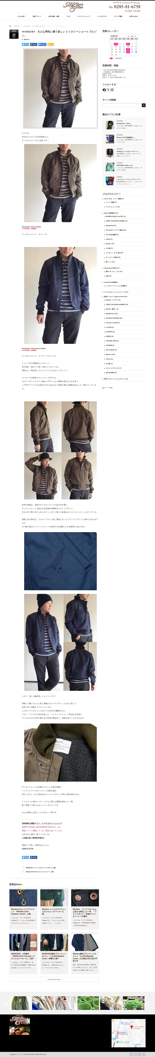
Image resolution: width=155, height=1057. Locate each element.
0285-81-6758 (106, 74)
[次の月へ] (136, 36)
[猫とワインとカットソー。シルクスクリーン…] (134, 1003)
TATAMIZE (109, 345)
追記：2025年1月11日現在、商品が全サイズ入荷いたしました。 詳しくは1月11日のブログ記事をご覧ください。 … (85, 967)
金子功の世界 (110, 372)
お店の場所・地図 (53, 16)
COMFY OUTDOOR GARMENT (115, 221)
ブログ (68, 16)
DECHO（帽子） (111, 309)
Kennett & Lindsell (112, 323)
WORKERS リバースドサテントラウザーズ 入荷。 (41, 868)
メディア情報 (118, 16)
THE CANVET (110, 350)
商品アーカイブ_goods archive (114, 296)
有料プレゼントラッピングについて (115, 379)
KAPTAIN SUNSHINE (112, 318)
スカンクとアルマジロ (112, 368)
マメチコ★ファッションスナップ (114, 292)
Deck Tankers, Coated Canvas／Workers (34, 348)
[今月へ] (132, 36)
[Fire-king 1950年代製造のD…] (66, 1003)
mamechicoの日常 (110, 268)
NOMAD (108, 336)
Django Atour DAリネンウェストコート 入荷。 (40, 872)
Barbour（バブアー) (112, 300)
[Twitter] (135, 1054)
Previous (6, 1004)
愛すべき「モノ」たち (112, 271)
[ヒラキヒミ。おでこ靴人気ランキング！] (43, 1003)
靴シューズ (109, 262)
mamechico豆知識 (110, 282)
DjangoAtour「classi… (124, 123)
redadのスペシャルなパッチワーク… (128, 151)
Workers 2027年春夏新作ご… (126, 137)
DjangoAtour (110, 225)
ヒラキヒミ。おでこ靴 (112, 253)
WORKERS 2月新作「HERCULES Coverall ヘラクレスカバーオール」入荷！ (23, 956)
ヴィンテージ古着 (111, 257)
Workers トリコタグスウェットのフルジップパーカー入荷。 (54, 911)
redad (108, 239)
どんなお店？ (21, 16)
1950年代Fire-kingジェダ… (125, 165)
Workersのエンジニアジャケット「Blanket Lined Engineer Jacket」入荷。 (23, 911)
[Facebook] (139, 1054)
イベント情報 (110, 202)
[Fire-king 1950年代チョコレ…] (111, 1003)
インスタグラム (102, 16)
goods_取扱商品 (109, 213)
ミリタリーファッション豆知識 (115, 286)
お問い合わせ (133, 16)
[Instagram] (144, 1054)
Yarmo (108, 359)
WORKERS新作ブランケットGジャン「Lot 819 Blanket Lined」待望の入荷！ (54, 956)
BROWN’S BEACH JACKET (115, 216)
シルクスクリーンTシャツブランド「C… (129, 179)
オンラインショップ (84, 16)
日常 (107, 276)
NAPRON (109, 332)
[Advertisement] (124, 409)
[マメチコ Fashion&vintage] (102, 12)
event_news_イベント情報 (112, 199)
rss (131, 1054)
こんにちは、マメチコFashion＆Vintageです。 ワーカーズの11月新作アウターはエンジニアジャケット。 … (23, 920)
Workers (27, 39)
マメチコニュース (111, 207)
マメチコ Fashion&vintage (25, 1054)
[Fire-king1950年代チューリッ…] (89, 1003)
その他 (108, 248)
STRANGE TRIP (111, 341)
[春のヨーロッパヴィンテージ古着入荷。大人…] (20, 1003)
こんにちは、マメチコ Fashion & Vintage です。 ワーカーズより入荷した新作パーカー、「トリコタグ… (53, 920)
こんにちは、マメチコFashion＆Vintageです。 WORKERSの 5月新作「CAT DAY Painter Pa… (84, 922)
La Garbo (109, 327)
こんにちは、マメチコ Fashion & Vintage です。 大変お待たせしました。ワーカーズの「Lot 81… (53, 965)
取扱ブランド (37, 16)
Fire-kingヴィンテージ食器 (114, 230)
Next (148, 1004)
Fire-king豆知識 (111, 234)
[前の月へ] (128, 36)
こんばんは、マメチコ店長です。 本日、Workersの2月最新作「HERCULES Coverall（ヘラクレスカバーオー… (23, 965)
